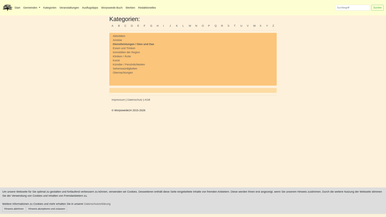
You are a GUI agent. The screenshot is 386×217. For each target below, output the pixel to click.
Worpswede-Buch (112, 7)
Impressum (118, 99)
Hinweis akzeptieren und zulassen (46, 209)
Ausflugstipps (90, 7)
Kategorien (49, 7)
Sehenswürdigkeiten (125, 68)
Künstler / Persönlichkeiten (129, 64)
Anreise (117, 40)
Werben (130, 7)
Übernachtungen (123, 72)
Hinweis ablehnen (14, 209)
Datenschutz (134, 99)
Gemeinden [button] (30, 7)
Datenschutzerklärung (97, 203)
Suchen (377, 7)
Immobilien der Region (126, 52)
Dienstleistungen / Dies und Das (133, 44)
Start (17, 7)
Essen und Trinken (124, 48)
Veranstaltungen (69, 7)
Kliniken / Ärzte (122, 56)
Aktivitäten (119, 36)
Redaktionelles (147, 7)
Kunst (116, 60)
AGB (147, 99)
